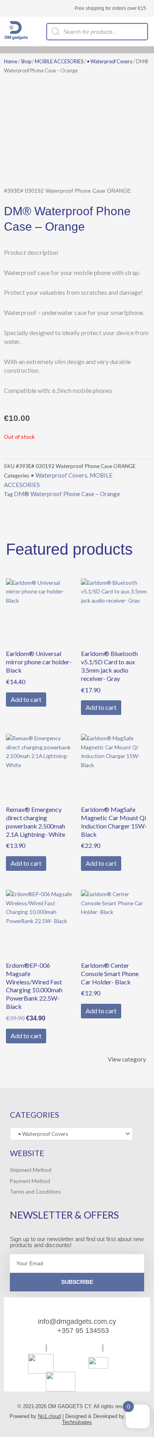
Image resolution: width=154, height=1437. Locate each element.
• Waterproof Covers (109, 61)
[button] (151, 50)
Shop (26, 61)
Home (10, 61)
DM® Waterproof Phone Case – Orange (67, 493)
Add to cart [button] (26, 699)
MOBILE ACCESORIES (59, 61)
